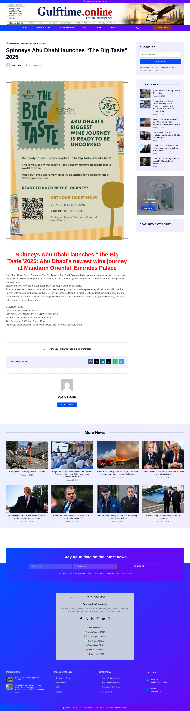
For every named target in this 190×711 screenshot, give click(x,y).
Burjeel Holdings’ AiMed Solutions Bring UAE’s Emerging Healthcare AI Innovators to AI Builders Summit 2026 (163, 106)
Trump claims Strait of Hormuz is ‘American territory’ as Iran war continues (166, 147)
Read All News (67, 405)
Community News (44, 28)
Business (12, 43)
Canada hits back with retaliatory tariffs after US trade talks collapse (166, 135)
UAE (84, 28)
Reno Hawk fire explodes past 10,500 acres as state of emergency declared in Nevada (166, 121)
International (67, 28)
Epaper (98, 28)
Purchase (148, 208)
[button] (137, 28)
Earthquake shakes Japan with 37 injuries (27, 471)
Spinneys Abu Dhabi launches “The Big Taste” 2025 (68, 349)
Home (25, 28)
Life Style (37, 43)
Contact (114, 28)
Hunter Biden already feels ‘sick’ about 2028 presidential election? (167, 161)
